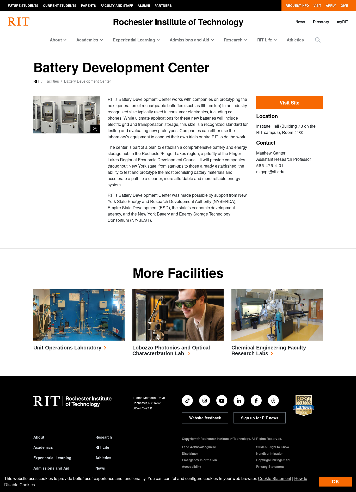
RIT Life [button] (264, 40)
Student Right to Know (272, 447)
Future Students (23, 5)
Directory (321, 21)
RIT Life (102, 447)
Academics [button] (87, 40)
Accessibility (191, 466)
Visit (317, 5)
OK (335, 481)
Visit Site (289, 102)
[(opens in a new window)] (187, 400)
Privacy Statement (270, 466)
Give (344, 5)
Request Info (297, 5)
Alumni (144, 5)
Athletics (295, 40)
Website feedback (205, 417)
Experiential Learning (52, 457)
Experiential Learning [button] (134, 40)
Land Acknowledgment (199, 447)
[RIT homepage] (18, 21)
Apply (331, 5)
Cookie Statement (274, 478)
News (300, 21)
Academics (43, 447)
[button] (318, 40)
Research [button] (233, 40)
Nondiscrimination (269, 453)
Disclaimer (190, 453)
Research (103, 437)
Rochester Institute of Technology (178, 21)
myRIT (342, 21)
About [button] (56, 40)
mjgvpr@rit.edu (270, 172)
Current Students (59, 5)
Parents (88, 5)
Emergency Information (199, 460)
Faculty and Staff (117, 5)
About (38, 437)
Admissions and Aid (51, 468)
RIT (36, 81)
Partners (163, 5)
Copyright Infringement (273, 460)
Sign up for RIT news (259, 417)
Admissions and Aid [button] (189, 40)
